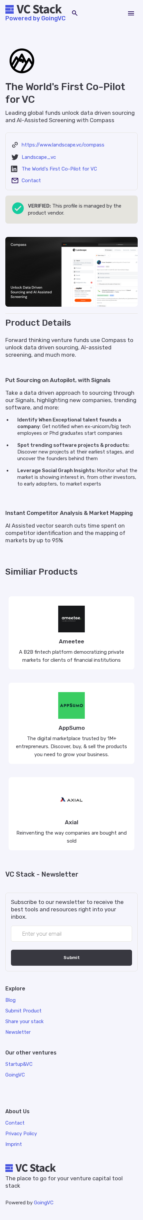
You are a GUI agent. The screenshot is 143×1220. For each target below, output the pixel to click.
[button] (131, 13)
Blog (10, 1000)
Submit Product (23, 1011)
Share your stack (24, 1021)
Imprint (13, 1144)
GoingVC (44, 1203)
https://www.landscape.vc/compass (63, 145)
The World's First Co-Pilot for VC (59, 169)
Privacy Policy (21, 1134)
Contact (31, 181)
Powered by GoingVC (35, 18)
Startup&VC (19, 1064)
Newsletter (18, 1032)
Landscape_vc (39, 157)
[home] (35, 9)
